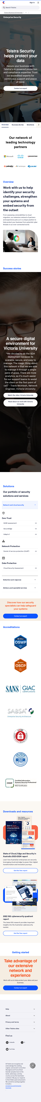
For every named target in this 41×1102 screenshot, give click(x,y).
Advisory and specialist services (15, 588)
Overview (5, 125)
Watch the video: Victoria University (20, 395)
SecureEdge (7, 529)
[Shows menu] (38, 2)
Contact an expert (20, 88)
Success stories (18, 125)
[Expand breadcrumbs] (26, 13)
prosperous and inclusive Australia (13, 1087)
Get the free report (20, 870)
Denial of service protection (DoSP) (16, 551)
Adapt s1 (6, 534)
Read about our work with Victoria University (20, 403)
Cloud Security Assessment (13, 568)
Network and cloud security (13, 505)
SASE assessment (10, 523)
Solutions (30, 125)
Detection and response (12, 580)
